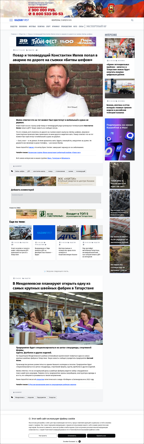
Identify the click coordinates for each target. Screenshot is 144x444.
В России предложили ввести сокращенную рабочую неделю (52, 376)
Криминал (55, 26)
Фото (75, 26)
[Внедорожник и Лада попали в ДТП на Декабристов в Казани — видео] (44, 232)
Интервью (32, 26)
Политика (41, 26)
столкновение (60, 171)
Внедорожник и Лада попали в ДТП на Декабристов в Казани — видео (43, 251)
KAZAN (21, 20)
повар (50, 171)
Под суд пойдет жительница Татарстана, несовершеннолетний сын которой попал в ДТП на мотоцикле (91, 252)
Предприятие (41, 389)
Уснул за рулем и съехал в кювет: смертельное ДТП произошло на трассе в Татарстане (20, 251)
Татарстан (52, 389)
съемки (70, 171)
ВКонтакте (66, 158)
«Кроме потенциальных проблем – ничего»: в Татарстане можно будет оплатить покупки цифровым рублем (118, 69)
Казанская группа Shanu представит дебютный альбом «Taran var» (54, 153)
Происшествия (66, 26)
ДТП (29, 171)
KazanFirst (18, 166)
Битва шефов (19, 171)
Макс (49, 158)
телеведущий (80, 171)
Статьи (81, 26)
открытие (31, 389)
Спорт (48, 26)
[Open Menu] (11, 20)
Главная (14, 34)
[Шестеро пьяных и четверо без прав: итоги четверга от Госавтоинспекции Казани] (68, 232)
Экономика (23, 26)
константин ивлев (39, 171)
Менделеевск (19, 389)
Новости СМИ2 (14, 208)
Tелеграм (56, 158)
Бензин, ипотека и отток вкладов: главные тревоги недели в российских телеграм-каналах (119, 109)
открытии (40, 371)
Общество (13, 26)
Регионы (27, 396)
